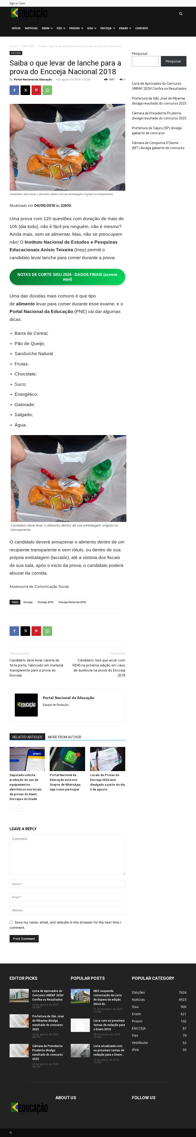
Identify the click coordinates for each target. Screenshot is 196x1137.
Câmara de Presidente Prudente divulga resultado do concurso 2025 (159, 115)
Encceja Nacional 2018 (72, 602)
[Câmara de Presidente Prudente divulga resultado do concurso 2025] (19, 1050)
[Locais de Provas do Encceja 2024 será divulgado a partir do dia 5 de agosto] (107, 759)
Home (14, 46)
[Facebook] (14, 90)
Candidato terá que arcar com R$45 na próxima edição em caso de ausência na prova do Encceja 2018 (99, 668)
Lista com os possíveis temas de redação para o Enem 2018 (109, 1025)
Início (16, 28)
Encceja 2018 (45, 602)
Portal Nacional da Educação (33, 79)
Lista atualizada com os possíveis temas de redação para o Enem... (108, 1050)
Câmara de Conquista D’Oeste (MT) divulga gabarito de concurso (158, 145)
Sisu (90, 28)
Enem (45, 28)
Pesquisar (140, 53)
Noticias (31, 28)
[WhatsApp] (47, 90)
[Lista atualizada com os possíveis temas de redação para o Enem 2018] (80, 1050)
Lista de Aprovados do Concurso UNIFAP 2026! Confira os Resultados (159, 86)
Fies (59, 28)
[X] (25, 90)
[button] (180, 14)
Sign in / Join (17, 3)
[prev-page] (13, 809)
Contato (141, 28)
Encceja (28, 602)
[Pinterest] (36, 90)
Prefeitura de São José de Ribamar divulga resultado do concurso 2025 (159, 100)
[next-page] (20, 809)
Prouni (74, 28)
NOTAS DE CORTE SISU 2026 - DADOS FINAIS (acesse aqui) (67, 277)
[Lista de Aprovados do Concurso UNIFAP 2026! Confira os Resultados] (19, 995)
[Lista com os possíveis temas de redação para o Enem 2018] (80, 1025)
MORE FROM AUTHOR (64, 737)
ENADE (123, 28)
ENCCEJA (106, 28)
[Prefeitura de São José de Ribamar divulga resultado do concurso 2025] (19, 1021)
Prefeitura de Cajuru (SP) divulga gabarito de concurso (157, 130)
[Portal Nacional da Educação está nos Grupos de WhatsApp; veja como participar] (67, 759)
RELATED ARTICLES (27, 737)
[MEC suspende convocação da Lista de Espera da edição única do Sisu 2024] (80, 996)
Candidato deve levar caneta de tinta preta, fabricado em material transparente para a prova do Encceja (36, 668)
